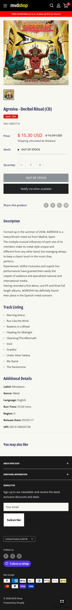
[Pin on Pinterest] (52, 205)
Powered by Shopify (13, 602)
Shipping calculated (29, 140)
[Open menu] (5, 5)
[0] (65, 5)
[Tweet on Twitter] (59, 205)
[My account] (58, 5)
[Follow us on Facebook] (5, 556)
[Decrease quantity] (21, 165)
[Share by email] (66, 205)
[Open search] (52, 5)
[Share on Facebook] (46, 205)
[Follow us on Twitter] (12, 556)
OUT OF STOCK (36, 178)
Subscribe (14, 520)
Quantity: (9, 165)
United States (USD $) (16, 539)
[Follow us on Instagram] (19, 556)
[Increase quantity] (40, 165)
